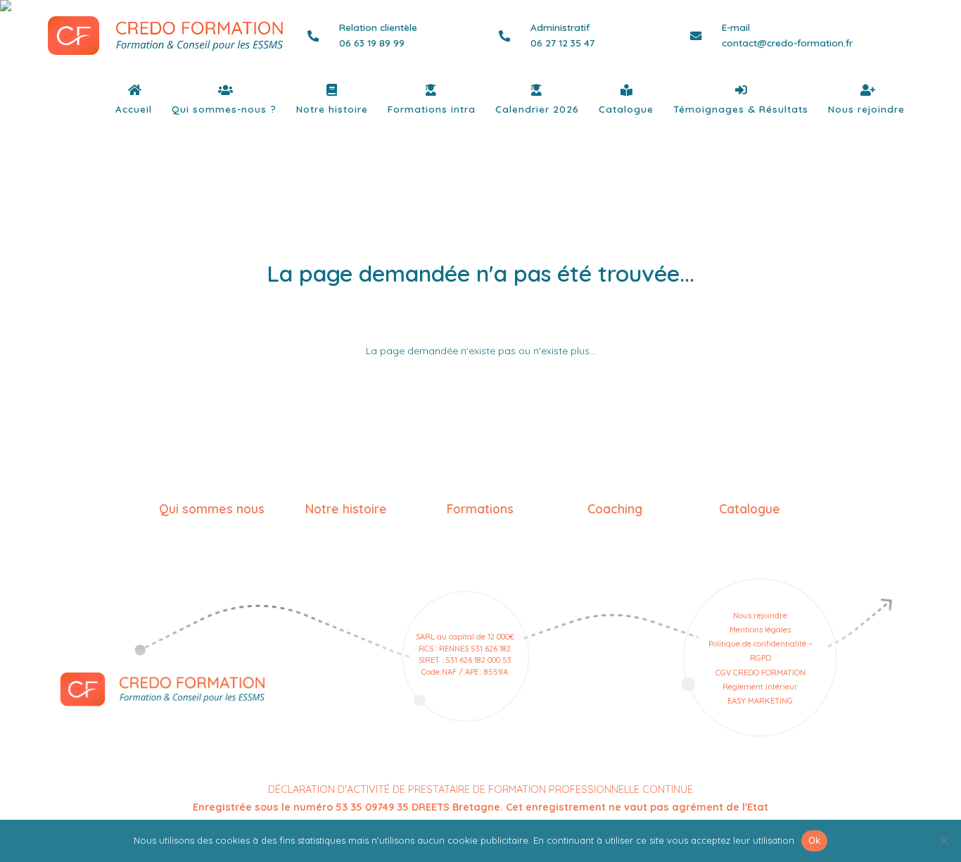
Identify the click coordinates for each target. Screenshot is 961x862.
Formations (480, 508)
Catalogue (626, 109)
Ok (814, 840)
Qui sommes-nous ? (224, 109)
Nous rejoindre (866, 109)
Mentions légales (760, 630)
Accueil (133, 109)
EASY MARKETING (760, 701)
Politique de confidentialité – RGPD (760, 651)
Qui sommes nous (212, 508)
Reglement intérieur (760, 687)
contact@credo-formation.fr (787, 43)
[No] (943, 841)
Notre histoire (332, 109)
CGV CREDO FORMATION (760, 672)
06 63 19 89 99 (372, 43)
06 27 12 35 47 (562, 43)
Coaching (614, 508)
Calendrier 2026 (537, 109)
